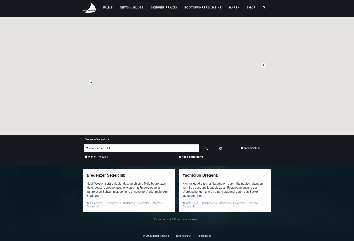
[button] (263, 65)
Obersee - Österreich (95, 139)
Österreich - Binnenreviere (105, 203)
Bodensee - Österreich (136, 203)
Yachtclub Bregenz (200, 175)
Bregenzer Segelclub (106, 175)
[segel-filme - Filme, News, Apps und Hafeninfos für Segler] (89, 11)
